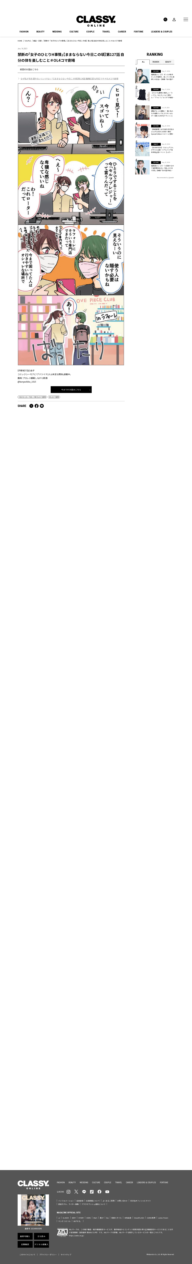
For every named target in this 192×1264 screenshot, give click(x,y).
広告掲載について (93, 1201)
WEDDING (57, 31)
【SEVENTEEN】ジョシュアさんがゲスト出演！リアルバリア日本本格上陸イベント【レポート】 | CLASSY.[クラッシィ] (162, 149)
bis (107, 1218)
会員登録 (79, 1201)
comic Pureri (163, 1218)
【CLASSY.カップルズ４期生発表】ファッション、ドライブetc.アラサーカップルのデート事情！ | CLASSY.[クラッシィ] (44, 787)
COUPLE (90, 31)
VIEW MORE (155, 1151)
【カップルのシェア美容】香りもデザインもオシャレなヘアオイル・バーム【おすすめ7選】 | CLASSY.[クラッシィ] (98, 712)
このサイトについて (27, 1254)
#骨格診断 (169, 1057)
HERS (88, 1218)
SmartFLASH (139, 1218)
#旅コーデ (144, 1053)
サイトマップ (66, 1254)
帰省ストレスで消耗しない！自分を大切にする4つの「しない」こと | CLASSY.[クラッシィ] (44, 710)
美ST (101, 1218)
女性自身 (127, 1218)
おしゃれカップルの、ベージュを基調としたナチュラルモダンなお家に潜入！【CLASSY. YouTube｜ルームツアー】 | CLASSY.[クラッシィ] (43, 567)
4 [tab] (113, 1020)
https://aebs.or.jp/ (76, 1235)
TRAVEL (106, 31)
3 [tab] (110, 1020)
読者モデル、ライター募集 (68, 1204)
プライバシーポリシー (48, 1254)
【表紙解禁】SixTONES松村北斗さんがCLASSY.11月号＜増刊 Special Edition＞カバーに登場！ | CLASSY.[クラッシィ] (98, 936)
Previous (164, 1015)
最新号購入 (104, 1074)
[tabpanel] (96, 992)
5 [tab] (116, 1020)
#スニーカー (164, 1053)
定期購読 (104, 1092)
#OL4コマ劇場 (54, 397)
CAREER (122, 31)
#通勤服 (153, 1049)
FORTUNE (138, 31)
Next (171, 1015)
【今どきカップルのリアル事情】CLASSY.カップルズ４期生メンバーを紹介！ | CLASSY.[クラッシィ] (44, 640)
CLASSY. (66, 1218)
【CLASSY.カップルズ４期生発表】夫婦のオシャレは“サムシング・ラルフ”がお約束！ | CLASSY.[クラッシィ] (98, 640)
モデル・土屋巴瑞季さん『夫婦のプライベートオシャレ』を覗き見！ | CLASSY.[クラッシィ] (44, 859)
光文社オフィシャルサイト (140, 1201)
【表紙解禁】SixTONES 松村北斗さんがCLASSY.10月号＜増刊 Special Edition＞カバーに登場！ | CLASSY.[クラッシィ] (162, 131)
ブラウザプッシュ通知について (94, 1204)
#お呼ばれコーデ (166, 1049)
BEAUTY (40, 31)
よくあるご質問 (109, 1201)
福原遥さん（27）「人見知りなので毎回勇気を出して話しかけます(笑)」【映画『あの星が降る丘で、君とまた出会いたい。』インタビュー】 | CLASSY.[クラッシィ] (162, 168)
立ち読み (104, 1083)
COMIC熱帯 (151, 1218)
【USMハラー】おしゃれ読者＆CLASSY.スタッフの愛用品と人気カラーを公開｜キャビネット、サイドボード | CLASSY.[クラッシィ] (97, 861)
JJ (59, 1218)
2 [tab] (107, 1020)
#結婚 (154, 1053)
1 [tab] (104, 1020)
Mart (95, 1218)
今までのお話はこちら (71, 389)
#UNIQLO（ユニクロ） (145, 1057)
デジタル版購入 (104, 1102)
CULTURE (73, 31)
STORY (81, 1218)
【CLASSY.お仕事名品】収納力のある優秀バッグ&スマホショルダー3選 (43, 491)
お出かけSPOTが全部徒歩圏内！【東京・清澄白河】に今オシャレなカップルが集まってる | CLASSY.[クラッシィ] (43, 936)
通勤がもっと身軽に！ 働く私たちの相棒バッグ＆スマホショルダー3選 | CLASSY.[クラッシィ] (162, 113)
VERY (74, 1218)
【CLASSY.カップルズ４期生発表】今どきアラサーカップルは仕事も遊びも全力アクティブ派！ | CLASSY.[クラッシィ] (98, 493)
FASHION (24, 31)
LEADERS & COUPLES (161, 31)
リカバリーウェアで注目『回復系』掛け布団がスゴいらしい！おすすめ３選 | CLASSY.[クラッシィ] (97, 785)
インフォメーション (66, 1201)
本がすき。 (77, 1221)
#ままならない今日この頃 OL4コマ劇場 (32, 397)
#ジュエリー (142, 1049)
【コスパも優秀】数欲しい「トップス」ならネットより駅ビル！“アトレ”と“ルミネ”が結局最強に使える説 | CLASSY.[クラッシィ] (162, 95)
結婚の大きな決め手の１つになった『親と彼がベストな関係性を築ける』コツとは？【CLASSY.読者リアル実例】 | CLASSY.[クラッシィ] (98, 567)
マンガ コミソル (64, 1221)
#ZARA (159, 1057)
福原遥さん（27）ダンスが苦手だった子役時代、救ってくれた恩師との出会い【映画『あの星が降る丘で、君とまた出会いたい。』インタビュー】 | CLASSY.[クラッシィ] (162, 76)
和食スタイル (116, 1218)
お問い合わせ (122, 1201)
